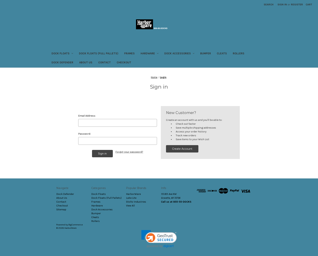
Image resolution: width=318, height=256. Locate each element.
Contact (104, 62)
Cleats (222, 53)
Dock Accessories (177, 53)
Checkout (124, 62)
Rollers (238, 53)
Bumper (205, 53)
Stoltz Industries (136, 201)
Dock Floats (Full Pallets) (98, 53)
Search (268, 4)
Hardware (148, 53)
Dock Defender (62, 62)
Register (297, 4)
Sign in (282, 4)
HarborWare (133, 194)
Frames (129, 53)
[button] (159, 239)
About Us (85, 62)
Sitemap (61, 209)
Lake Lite (131, 197)
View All (130, 205)
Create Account (182, 148)
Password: (84, 133)
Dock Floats (61, 53)
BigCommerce (75, 224)
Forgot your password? (129, 151)
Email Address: (87, 115)
